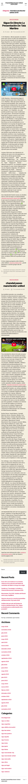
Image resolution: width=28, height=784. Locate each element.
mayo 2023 (4, 683)
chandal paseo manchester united (14, 284)
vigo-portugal (5, 765)
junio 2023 (4, 680)
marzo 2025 (4, 645)
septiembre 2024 (6, 658)
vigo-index (4, 743)
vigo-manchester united (8, 755)
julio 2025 (4, 633)
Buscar (3, 569)
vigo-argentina (5, 724)
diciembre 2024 (6, 648)
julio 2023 (4, 677)
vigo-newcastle (6, 759)
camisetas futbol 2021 (15, 263)
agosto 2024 (5, 661)
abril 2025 (4, 642)
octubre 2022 (5, 696)
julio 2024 (4, 664)
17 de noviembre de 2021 (19, 32)
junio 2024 (4, 668)
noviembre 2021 (6, 709)
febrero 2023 (5, 690)
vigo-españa (5, 736)
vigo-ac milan (5, 721)
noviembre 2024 (6, 652)
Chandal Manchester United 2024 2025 (14, 3)
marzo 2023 (4, 687)
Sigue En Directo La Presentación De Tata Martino (14, 25)
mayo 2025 (4, 639)
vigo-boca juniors (6, 733)
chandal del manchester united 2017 (12, 269)
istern (8, 32)
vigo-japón (4, 746)
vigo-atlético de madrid (8, 727)
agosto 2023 (5, 674)
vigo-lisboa (4, 749)
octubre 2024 (5, 655)
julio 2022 (4, 706)
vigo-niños (4, 762)
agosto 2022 (5, 702)
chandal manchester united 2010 (11, 559)
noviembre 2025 (6, 629)
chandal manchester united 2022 (10, 198)
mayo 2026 (4, 626)
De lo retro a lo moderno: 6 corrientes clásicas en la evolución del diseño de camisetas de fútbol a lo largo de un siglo (13, 583)
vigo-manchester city (7, 752)
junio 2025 (4, 636)
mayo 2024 (4, 671)
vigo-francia (5, 740)
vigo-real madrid (6, 768)
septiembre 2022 (6, 699)
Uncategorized (14, 19)
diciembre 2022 (6, 693)
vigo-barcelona (5, 730)
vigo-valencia (5, 771)
